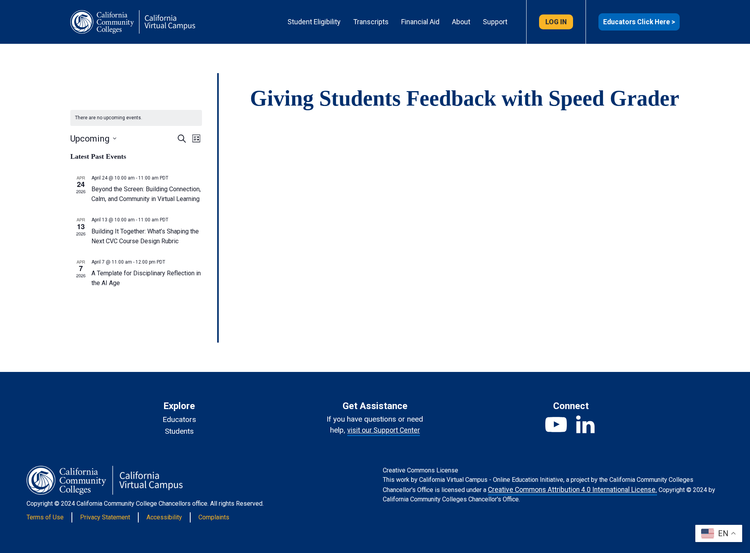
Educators (179, 419)
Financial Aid (420, 22)
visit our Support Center (383, 430)
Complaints (213, 517)
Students (179, 431)
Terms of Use (45, 517)
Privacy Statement (105, 517)
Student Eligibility (314, 22)
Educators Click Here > (639, 22)
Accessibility (164, 517)
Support (495, 22)
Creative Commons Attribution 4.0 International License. (572, 490)
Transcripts (371, 22)
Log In (556, 22)
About (461, 22)
